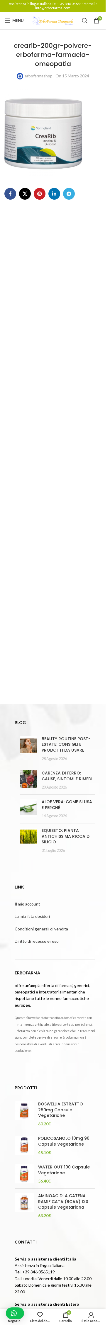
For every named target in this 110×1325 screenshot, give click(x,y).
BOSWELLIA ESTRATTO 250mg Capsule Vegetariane (60, 1109)
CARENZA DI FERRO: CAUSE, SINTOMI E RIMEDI (67, 776)
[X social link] (25, 194)
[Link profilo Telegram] (69, 194)
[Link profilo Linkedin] (54, 194)
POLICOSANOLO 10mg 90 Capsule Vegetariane (63, 1141)
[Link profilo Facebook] (10, 194)
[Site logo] (52, 20)
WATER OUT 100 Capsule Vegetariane (64, 1170)
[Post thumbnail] (28, 748)
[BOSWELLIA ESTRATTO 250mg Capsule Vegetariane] (24, 1114)
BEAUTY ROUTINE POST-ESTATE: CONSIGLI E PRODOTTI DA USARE (66, 744)
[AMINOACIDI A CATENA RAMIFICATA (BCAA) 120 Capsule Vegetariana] (24, 1205)
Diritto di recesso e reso (37, 941)
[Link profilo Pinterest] (39, 194)
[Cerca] (85, 20)
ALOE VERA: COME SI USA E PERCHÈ (67, 805)
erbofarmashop (39, 75)
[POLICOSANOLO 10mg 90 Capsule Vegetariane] (24, 1145)
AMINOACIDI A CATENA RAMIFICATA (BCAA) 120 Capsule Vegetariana (63, 1201)
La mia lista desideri (32, 916)
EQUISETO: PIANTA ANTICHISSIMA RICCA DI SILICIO (66, 836)
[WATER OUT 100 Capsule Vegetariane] (24, 1174)
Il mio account (27, 903)
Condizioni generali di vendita (41, 928)
